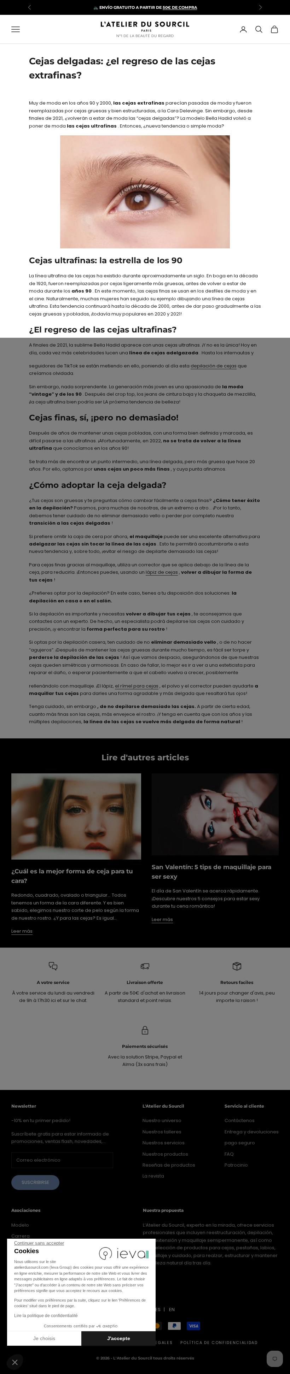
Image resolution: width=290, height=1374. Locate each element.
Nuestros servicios (164, 1142)
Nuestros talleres (162, 1131)
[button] (14, 1362)
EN (172, 1309)
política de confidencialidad (218, 1342)
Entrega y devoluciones (252, 1131)
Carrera (20, 1236)
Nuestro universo (162, 1120)
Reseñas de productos (169, 1165)
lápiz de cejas (162, 572)
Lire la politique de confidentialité (46, 1315)
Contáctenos (240, 1120)
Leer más (22, 931)
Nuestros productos (165, 1154)
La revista (153, 1176)
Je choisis (44, 1338)
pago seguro (240, 1142)
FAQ (229, 1154)
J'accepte (118, 1338)
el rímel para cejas (136, 686)
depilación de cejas (214, 365)
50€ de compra (180, 7)
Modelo (20, 1225)
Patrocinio (236, 1165)
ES (158, 1309)
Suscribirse (35, 1182)
